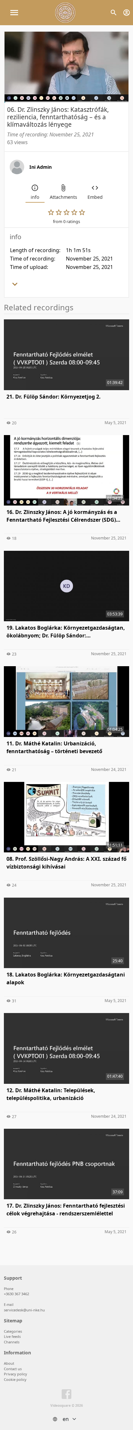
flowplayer (82, 96)
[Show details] (15, 286)
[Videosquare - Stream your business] (65, 13)
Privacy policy (15, 1373)
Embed (95, 197)
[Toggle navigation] (14, 12)
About (9, 1363)
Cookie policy (15, 1379)
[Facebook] (66, 1395)
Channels (11, 1341)
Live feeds (12, 1336)
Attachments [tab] (63, 197)
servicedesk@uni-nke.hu (24, 1309)
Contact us (13, 1368)
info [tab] (35, 197)
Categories (13, 1331)
